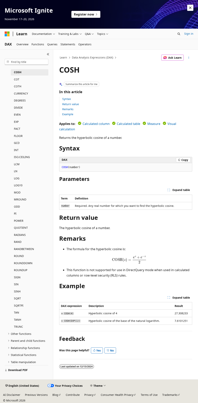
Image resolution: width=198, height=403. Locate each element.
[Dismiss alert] (190, 8)
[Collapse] (48, 54)
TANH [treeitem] (17, 319)
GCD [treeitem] (17, 143)
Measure (153, 124)
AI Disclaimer (11, 395)
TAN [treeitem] (16, 312)
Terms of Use (149, 395)
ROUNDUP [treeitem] (20, 270)
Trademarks (170, 395)
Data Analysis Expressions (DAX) (92, 57)
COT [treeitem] (16, 79)
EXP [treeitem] (16, 122)
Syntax (66, 99)
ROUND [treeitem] (19, 256)
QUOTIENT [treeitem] (21, 227)
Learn (63, 57)
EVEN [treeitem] (17, 114)
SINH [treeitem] (17, 291)
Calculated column (96, 124)
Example (67, 114)
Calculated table (128, 124)
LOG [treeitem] (16, 178)
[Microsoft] (7, 33)
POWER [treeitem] (18, 221)
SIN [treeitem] (16, 284)
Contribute (73, 395)
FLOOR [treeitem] (18, 136)
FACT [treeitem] (17, 129)
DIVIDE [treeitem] (18, 107)
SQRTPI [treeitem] (18, 305)
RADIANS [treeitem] (20, 235)
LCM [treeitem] (17, 164)
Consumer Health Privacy (117, 395)
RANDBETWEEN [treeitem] (24, 249)
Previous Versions (36, 395)
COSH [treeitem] (17, 72)
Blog (55, 395)
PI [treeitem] (15, 213)
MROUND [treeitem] (20, 199)
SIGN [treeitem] (17, 277)
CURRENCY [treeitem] (21, 93)
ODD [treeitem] (17, 206)
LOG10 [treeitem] (18, 185)
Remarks (67, 109)
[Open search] (179, 33)
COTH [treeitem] (17, 86)
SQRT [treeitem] (17, 298)
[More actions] (188, 58)
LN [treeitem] (15, 171)
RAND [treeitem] (17, 242)
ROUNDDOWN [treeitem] (23, 263)
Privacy (88, 395)
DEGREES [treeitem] (20, 100)
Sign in (188, 33)
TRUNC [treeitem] (18, 326)
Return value (70, 104)
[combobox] (26, 62)
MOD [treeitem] (17, 192)
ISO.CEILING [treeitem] (22, 157)
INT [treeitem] (16, 150)
